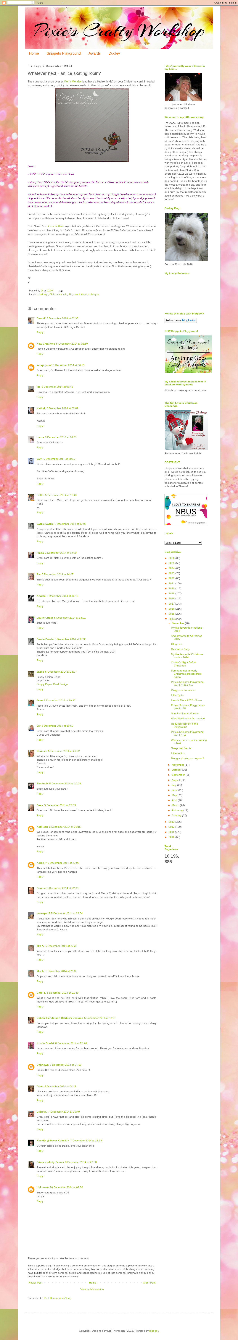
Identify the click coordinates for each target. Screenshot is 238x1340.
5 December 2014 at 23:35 (61, 971)
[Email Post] (60, 290)
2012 (172, 826)
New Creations (46, 343)
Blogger (153, 1330)
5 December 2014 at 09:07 (62, 408)
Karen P (41, 862)
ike (38, 386)
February (177, 810)
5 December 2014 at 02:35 (62, 318)
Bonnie (41, 888)
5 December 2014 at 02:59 (72, 343)
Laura (40, 437)
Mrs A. (40, 945)
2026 (172, 558)
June (175, 790)
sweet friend (79, 294)
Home (34, 53)
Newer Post (35, 1282)
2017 (172, 603)
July (174, 784)
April (175, 800)
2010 (172, 837)
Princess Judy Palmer (50, 1162)
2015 (172, 613)
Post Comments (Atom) (57, 1298)
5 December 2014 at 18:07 (61, 671)
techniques (94, 294)
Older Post (149, 1282)
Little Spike (177, 695)
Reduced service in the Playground (184, 725)
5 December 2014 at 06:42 (57, 386)
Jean (40, 700)
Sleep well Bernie (181, 748)
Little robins (178, 753)
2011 (172, 831)
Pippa (40, 552)
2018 (172, 598)
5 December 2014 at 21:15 (65, 826)
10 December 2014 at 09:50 (66, 1187)
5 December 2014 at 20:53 (60, 805)
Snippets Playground (64, 53)
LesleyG (42, 1111)
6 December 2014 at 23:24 (71, 1043)
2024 (172, 568)
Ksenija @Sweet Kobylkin (53, 1140)
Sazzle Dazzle (45, 523)
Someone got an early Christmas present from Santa (186, 673)
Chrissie (42, 751)
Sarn (39, 458)
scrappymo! (44, 365)
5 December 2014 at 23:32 (61, 945)
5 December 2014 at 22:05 (63, 862)
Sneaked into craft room (185, 713)
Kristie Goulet (45, 1043)
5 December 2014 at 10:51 (61, 437)
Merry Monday (73, 81)
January (177, 815)
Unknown (43, 1064)
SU (70, 294)
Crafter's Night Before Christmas (184, 664)
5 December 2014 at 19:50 (57, 725)
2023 (172, 573)
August (176, 779)
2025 (172, 563)
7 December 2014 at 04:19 (65, 1064)
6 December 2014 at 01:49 (62, 992)
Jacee (40, 671)
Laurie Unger (45, 617)
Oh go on (176, 644)
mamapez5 (43, 913)
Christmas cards (58, 294)
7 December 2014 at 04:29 (60, 1086)
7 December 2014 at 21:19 (86, 1140)
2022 (172, 578)
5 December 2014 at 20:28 (65, 783)
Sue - (40, 805)
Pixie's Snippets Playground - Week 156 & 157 (188, 683)
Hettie (40, 495)
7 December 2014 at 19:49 (64, 1111)
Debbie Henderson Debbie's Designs (60, 1017)
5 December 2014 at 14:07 (57, 574)
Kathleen (42, 826)
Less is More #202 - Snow (186, 700)
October (177, 769)
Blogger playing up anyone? (187, 758)
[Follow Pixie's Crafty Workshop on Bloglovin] (181, 322)
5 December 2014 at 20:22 (64, 751)
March (176, 805)
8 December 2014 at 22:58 (81, 1162)
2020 (172, 588)
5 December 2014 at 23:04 (67, 913)
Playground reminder (183, 690)
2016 (172, 608)
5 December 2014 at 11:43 (61, 495)
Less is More (56, 226)
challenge (43, 294)
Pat (39, 574)
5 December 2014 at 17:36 (70, 639)
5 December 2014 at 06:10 (68, 365)
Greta (40, 1086)
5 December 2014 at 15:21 (70, 617)
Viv (39, 725)
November (178, 764)
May (175, 795)
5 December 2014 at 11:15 (59, 458)
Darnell (41, 318)
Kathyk (41, 408)
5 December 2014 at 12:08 (70, 523)
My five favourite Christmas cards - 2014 (187, 656)
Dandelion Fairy (180, 649)
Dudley (114, 53)
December (178, 623)
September (179, 774)
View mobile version (92, 1289)
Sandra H (42, 783)
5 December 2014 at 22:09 (62, 888)
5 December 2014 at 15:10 (62, 595)
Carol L (41, 992)
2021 (172, 583)
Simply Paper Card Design (52, 684)
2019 (172, 593)
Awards (95, 53)
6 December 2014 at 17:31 (100, 1017)
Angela (41, 595)
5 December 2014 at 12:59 (61, 552)
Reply (40, 332)
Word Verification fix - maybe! (188, 718)
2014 (172, 618)
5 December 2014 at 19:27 (59, 700)
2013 (172, 821)
